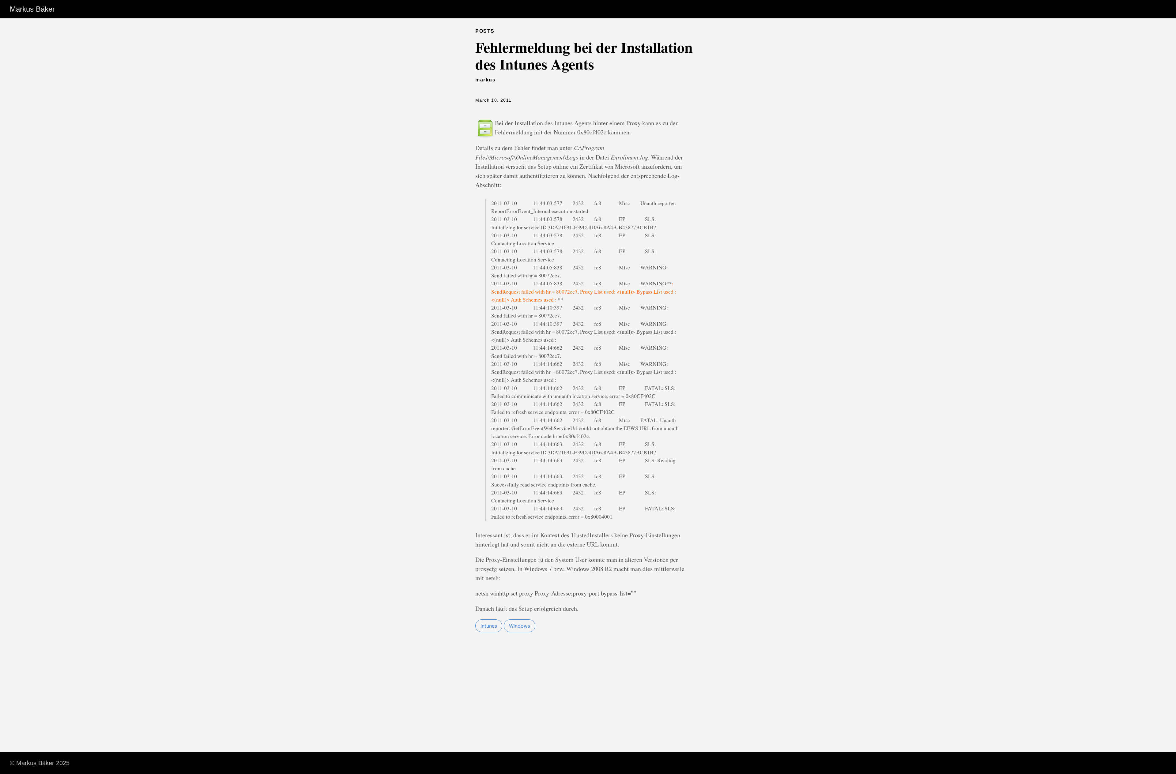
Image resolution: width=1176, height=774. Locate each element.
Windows (519, 626)
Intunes (489, 626)
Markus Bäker (32, 9)
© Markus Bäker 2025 (40, 763)
